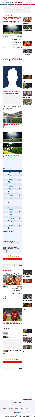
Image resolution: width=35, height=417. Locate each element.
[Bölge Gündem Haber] (6, 2)
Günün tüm (30, 4)
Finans (11, 2)
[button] (18, 36)
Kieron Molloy (10, 220)
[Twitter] (4, 36)
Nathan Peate (11, 179)
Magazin (21, 2)
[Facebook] (3, 36)
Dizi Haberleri (27, 407)
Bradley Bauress (11, 209)
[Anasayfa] (3, 0)
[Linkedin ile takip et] (27, 399)
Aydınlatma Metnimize (26, 416)
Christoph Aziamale (11, 218)
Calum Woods (11, 186)
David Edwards (11, 193)
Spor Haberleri (5, 407)
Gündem (19, 2)
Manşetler (5, 0)
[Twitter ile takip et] (25, 399)
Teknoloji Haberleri (16, 407)
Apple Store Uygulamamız (29, 415)
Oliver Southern (11, 188)
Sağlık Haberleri (22, 407)
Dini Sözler (27, 408)
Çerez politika (21, 416)
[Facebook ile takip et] (24, 399)
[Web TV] (30, 0)
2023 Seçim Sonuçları (5, 410)
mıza (22, 416)
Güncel (13, 2)
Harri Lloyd (10, 174)
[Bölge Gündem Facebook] (26, 0)
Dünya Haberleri (10, 407)
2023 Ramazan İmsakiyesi (11, 410)
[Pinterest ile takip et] (30, 399)
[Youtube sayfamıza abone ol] (26, 399)
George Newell (11, 225)
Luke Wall (10, 211)
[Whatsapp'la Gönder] (7, 36)
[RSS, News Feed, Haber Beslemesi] (31, 399)
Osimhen (5, 355)
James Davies (11, 216)
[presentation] (3, 4)
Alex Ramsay (10, 172)
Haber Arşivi (7, 0)
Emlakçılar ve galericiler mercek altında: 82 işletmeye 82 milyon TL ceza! (16, 4)
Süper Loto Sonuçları (22, 408)
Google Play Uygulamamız (19, 415)
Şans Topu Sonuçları (11, 408)
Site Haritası (16, 410)
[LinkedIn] (5, 36)
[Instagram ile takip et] (29, 399)
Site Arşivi (21, 410)
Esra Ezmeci (5, 408)
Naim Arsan (10, 181)
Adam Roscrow (11, 227)
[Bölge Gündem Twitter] (25, 0)
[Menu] (25, 2)
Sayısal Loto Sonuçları (16, 408)
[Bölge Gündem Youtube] (29, 0)
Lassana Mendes (11, 195)
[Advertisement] (7, 41)
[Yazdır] (17, 36)
